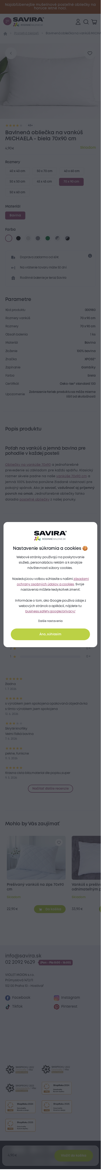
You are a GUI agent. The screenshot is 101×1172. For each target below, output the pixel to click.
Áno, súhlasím (50, 634)
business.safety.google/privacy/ (50, 611)
